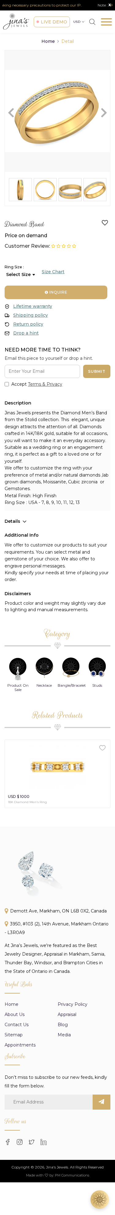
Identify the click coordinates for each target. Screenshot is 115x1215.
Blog (63, 1024)
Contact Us (17, 1024)
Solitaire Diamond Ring (26, 802)
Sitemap (14, 1035)
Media (64, 1035)
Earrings (97, 685)
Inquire (57, 292)
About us (15, 1014)
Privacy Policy (72, 1004)
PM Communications (72, 1175)
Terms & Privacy (45, 384)
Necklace (17, 685)
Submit (96, 371)
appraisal (67, 1014)
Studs (71, 685)
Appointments (20, 1045)
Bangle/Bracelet (45, 685)
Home (48, 41)
